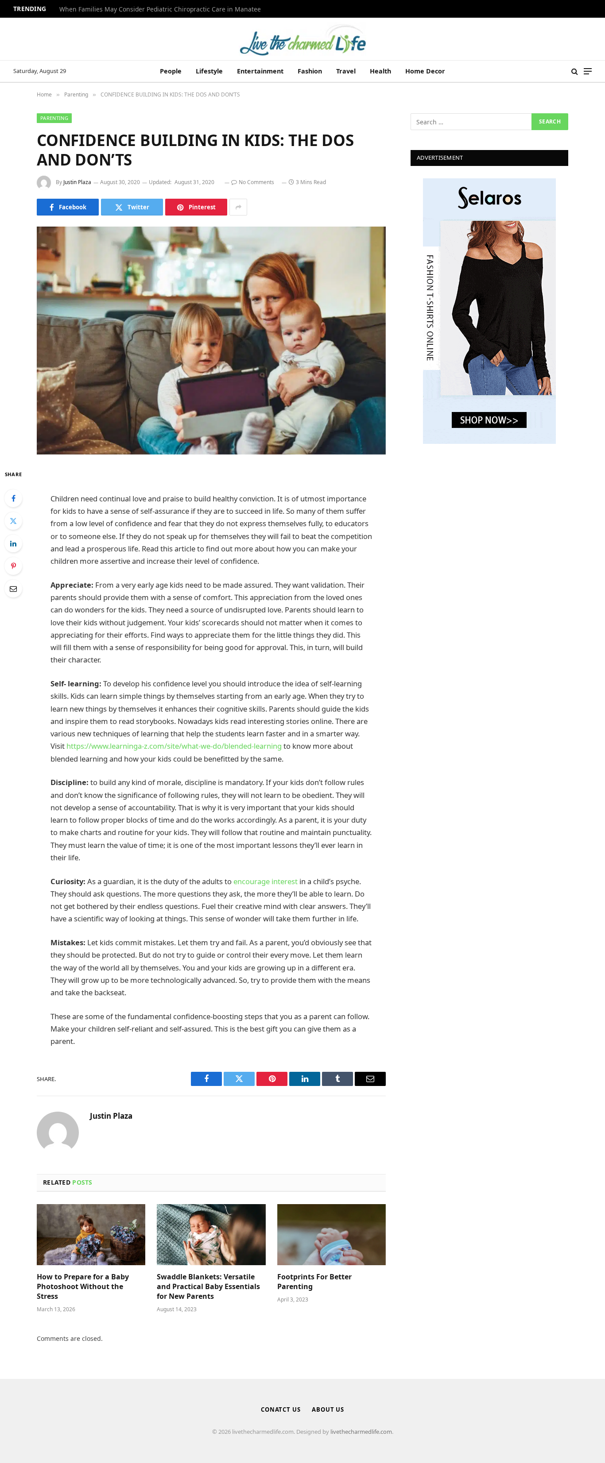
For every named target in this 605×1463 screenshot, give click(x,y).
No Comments (256, 182)
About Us (328, 1409)
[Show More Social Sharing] (238, 207)
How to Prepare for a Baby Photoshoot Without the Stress (83, 1286)
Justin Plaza (77, 182)
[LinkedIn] (13, 543)
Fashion (310, 71)
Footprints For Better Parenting (314, 1281)
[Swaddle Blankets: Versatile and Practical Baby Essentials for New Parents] (211, 1234)
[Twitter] (13, 521)
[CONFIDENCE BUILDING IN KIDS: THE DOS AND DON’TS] (211, 340)
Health (380, 71)
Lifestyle (209, 71)
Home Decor (425, 71)
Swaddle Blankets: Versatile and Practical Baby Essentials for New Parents (208, 1286)
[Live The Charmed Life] (302, 39)
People (171, 71)
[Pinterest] (13, 566)
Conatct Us (281, 1409)
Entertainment (260, 71)
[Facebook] (13, 498)
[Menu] (588, 71)
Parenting (54, 118)
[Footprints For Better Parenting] (331, 1234)
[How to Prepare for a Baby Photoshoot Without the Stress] (91, 1234)
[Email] (13, 588)
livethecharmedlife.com (361, 1432)
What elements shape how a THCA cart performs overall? (143, 9)
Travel (346, 71)
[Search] (575, 71)
